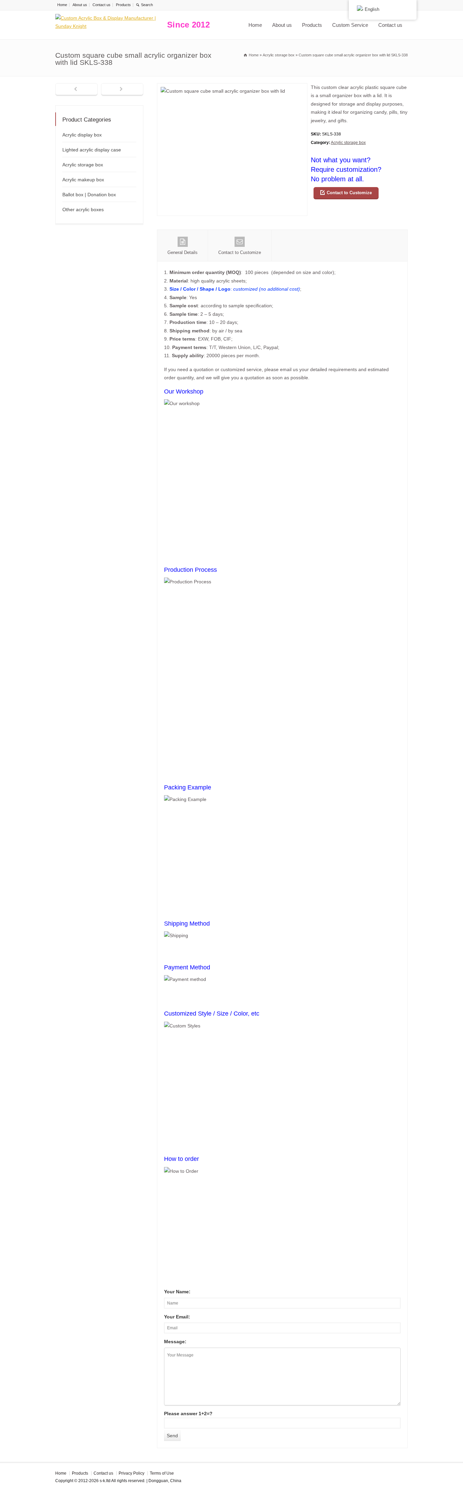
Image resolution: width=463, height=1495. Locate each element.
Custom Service (350, 25)
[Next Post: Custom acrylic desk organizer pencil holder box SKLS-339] (122, 89)
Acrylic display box (82, 135)
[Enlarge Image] (232, 87)
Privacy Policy (131, 1473)
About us (80, 5)
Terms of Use (162, 1473)
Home (62, 5)
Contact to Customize (349, 192)
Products (123, 5)
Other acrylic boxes (83, 209)
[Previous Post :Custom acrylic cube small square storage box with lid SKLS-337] (76, 89)
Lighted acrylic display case (91, 149)
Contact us (101, 5)
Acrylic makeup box (83, 179)
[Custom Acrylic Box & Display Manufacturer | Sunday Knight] (109, 25)
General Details (182, 252)
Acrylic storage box (348, 142)
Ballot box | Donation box (89, 194)
